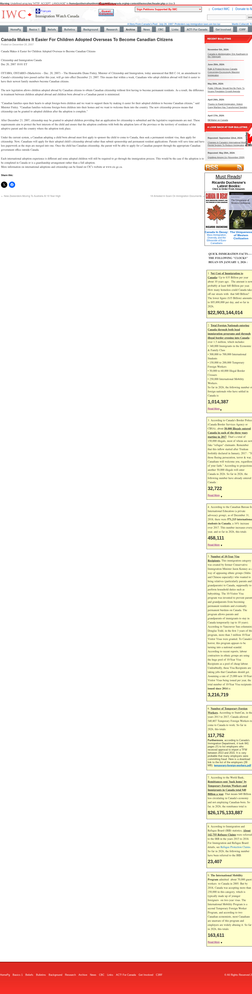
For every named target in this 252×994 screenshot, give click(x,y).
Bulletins (69, 29)
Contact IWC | (222, 9)
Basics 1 (34, 29)
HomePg (15, 29)
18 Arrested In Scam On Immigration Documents (177, 195)
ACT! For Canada (197, 29)
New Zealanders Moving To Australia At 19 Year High (31, 195)
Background (90, 29)
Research (112, 29)
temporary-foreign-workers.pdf (232, 765)
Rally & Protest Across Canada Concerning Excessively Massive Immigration (224, 72)
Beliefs (52, 29)
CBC (160, 29)
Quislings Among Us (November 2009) (226, 157)
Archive (130, 29)
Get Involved (223, 29)
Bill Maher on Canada (218, 120)
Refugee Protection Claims (235, 847)
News (146, 29)
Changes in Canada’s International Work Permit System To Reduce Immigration (227, 143)
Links (175, 29)
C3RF (242, 29)
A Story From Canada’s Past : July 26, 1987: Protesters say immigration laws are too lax (157, 24)
